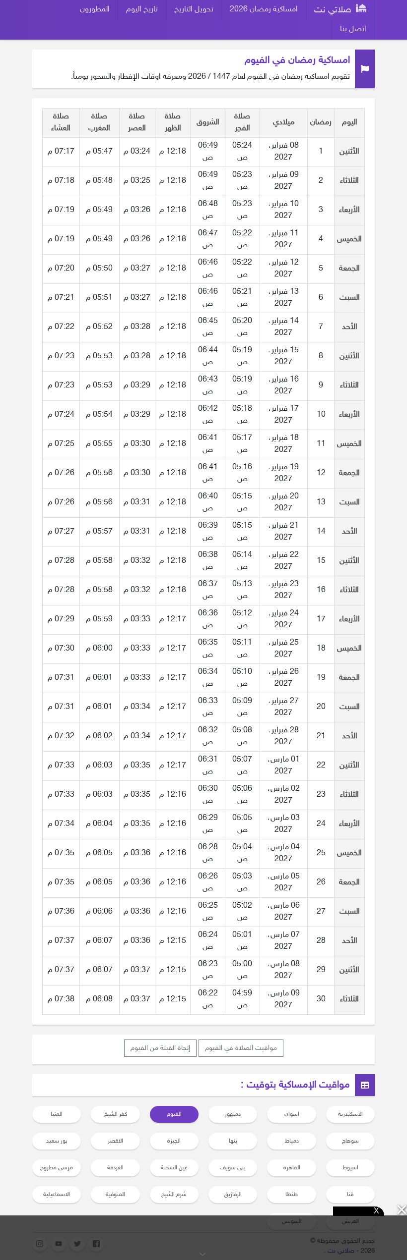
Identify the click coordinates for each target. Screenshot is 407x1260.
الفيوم (174, 1114)
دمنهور (233, 1114)
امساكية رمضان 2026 (264, 9)
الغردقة (115, 1167)
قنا (350, 1194)
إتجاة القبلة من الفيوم (160, 1048)
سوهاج (350, 1141)
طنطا (291, 1194)
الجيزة (174, 1141)
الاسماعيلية (56, 1194)
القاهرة (291, 1167)
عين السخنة (174, 1167)
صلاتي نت (334, 10)
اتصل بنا (353, 29)
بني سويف (233, 1167)
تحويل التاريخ (193, 9)
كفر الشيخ (115, 1114)
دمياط (292, 1141)
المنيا (57, 1114)
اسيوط (350, 1167)
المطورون (95, 9)
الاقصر (115, 1141)
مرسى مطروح (56, 1167)
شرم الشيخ (174, 1194)
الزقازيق (233, 1194)
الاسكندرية (350, 1114)
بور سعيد (57, 1141)
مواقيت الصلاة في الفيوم (241, 1048)
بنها (233, 1141)
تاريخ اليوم (142, 9)
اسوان (291, 1114)
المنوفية (115, 1194)
